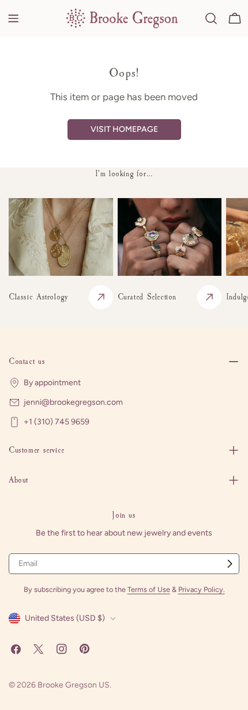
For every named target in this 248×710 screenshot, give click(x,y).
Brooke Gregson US (73, 685)
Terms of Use (148, 589)
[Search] (211, 18)
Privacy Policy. (201, 589)
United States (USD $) (65, 618)
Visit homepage (124, 129)
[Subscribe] (229, 563)
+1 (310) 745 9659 (56, 422)
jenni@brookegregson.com (73, 402)
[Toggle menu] (13, 18)
